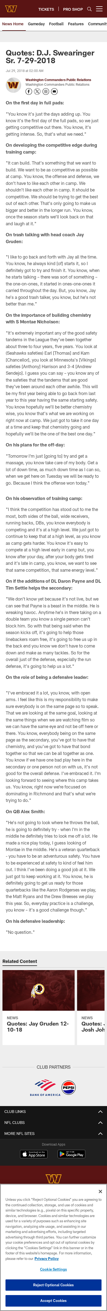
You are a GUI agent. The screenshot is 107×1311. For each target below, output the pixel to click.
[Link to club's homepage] (11, 6)
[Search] (89, 9)
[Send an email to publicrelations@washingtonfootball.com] (54, 91)
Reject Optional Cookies (53, 1285)
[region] (53, 1247)
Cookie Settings (53, 1269)
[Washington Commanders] (53, 1179)
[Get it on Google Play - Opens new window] (71, 1156)
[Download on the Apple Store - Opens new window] (34, 1154)
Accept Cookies (53, 1300)
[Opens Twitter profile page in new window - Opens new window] (37, 91)
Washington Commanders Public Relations (58, 80)
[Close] (100, 1191)
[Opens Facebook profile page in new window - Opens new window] (29, 91)
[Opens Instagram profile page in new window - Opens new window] (46, 91)
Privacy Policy (47, 1258)
